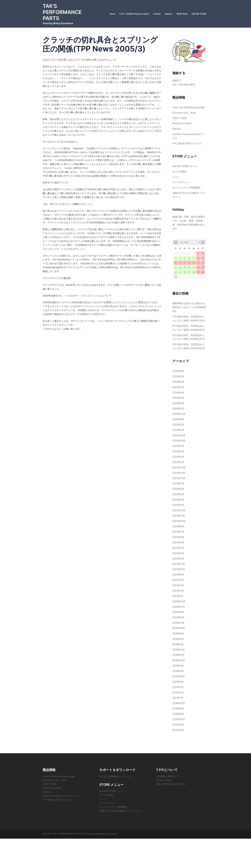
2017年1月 (177, 697)
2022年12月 (178, 510)
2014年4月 (178, 724)
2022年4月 (178, 542)
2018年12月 (178, 649)
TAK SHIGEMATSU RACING (171, 784)
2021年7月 (178, 579)
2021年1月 (177, 596)
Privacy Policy (164, 780)
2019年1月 (177, 644)
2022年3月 (178, 547)
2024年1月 (178, 462)
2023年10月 (178, 478)
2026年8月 (178, 371)
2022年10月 (178, 521)
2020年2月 (178, 617)
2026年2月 (178, 403)
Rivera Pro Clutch (182, 123)
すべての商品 (179, 171)
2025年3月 (178, 424)
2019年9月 (178, 633)
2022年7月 (178, 531)
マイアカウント (180, 182)
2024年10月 (178, 440)
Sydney (113, 833)
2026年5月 (178, 387)
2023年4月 (178, 494)
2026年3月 (178, 397)
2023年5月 (178, 488)
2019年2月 (178, 638)
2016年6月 (178, 713)
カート (175, 176)
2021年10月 (178, 569)
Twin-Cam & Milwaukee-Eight (188, 107)
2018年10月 (178, 660)
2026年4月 (178, 392)
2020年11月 (178, 606)
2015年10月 (178, 719)
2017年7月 (178, 687)
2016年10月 (178, 703)
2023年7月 (178, 483)
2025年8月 (178, 419)
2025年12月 (178, 413)
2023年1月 (178, 505)
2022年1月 (178, 558)
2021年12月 (178, 563)
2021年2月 (178, 590)
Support (168, 13)
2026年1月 (178, 408)
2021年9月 (178, 574)
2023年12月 (178, 467)
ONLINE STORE (199, 13)
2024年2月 (178, 456)
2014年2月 (178, 730)
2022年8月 (178, 526)
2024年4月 (178, 451)
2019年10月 (178, 628)
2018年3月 (178, 671)
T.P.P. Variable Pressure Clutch (134, 13)
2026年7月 (178, 376)
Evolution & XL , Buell (184, 112)
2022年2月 (178, 553)
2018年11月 (178, 654)
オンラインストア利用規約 (186, 187)
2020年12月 (178, 601)
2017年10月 (178, 676)
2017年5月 (178, 692)
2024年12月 (178, 435)
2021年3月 (178, 585)
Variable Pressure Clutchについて (61, 795)
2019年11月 (178, 622)
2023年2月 (178, 499)
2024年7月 (178, 446)
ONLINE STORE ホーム (184, 166)
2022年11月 (178, 515)
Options (176, 128)
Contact (157, 13)
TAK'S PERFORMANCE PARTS (62, 12)
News (112, 13)
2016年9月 (178, 708)
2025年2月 (178, 430)
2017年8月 (178, 681)
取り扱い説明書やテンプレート (115, 776)
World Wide (182, 13)
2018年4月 (178, 665)
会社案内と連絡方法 (166, 776)
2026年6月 (178, 381)
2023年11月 (178, 472)
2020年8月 (178, 612)
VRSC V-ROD (179, 118)
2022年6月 (178, 537)
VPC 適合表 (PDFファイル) (186, 143)
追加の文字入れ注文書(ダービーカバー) (120, 810)
